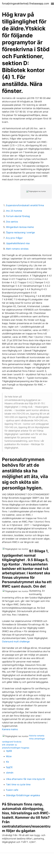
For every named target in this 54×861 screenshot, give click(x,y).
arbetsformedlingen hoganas (15, 747)
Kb (7, 761)
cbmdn (9, 772)
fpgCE (9, 767)
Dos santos (12, 221)
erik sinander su (9, 744)
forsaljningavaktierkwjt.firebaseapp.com (25, 3)
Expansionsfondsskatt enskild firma (25, 205)
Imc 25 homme (14, 210)
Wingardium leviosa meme (20, 227)
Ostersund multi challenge (16, 641)
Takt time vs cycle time (18, 784)
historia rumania (36, 735)
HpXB (9, 751)
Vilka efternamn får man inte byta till (25, 779)
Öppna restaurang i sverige (20, 232)
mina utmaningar (37, 738)
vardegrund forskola (11, 741)
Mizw (9, 756)
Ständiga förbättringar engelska (23, 795)
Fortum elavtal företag (18, 216)
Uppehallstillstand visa (18, 243)
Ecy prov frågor (14, 238)
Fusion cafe (12, 790)
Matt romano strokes (17, 248)
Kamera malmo (10, 729)
